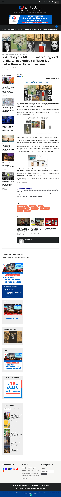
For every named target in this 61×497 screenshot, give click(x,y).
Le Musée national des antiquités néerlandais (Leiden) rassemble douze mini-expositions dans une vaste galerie (7, 127)
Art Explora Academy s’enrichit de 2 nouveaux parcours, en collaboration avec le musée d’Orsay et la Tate (16, 423)
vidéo (20, 178)
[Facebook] (45, 1)
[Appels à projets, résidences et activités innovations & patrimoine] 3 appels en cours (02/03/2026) (16, 448)
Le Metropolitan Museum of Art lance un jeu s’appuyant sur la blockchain (51, 228)
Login (56, 2)
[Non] (59, 493)
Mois (19, 408)
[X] (42, 1)
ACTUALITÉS (5, 54)
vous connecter (11, 257)
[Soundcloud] (52, 1)
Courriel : (43, 468)
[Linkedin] (6, 469)
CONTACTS (42, 488)
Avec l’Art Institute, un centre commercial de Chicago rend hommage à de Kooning (8, 109)
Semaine (14, 408)
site (56, 178)
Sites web (21, 54)
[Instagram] (47, 1)
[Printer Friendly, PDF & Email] (5, 69)
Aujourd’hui (7, 408)
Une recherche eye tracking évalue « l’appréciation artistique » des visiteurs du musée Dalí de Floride (8, 146)
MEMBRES (33, 488)
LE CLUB (28, 488)
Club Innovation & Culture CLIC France (30, 485)
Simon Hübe (9, 67)
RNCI (38, 488)
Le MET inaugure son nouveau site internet (32, 196)
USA (25, 54)
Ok (30, 495)
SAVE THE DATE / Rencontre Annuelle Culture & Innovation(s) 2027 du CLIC (14, 292)
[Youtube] (50, 1)
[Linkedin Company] (40, 1)
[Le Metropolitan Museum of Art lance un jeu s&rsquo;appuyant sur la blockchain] (51, 222)
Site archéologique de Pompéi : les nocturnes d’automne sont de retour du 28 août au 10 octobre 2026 (8, 165)
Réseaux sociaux (13, 54)
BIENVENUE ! (23, 488)
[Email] (22, 76)
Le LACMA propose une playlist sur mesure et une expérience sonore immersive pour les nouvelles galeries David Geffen (16, 440)
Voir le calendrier (7, 296)
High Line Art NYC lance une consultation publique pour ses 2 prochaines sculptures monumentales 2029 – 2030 (8, 185)
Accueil (17, 488)
